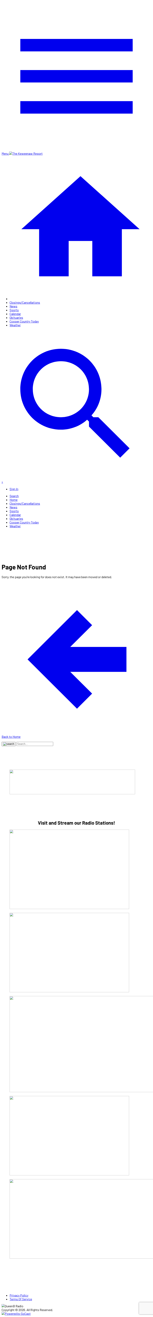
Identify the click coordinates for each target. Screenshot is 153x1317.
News (13, 306)
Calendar (15, 314)
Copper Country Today (24, 321)
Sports (14, 310)
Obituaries (16, 317)
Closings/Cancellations (25, 302)
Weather (15, 325)
